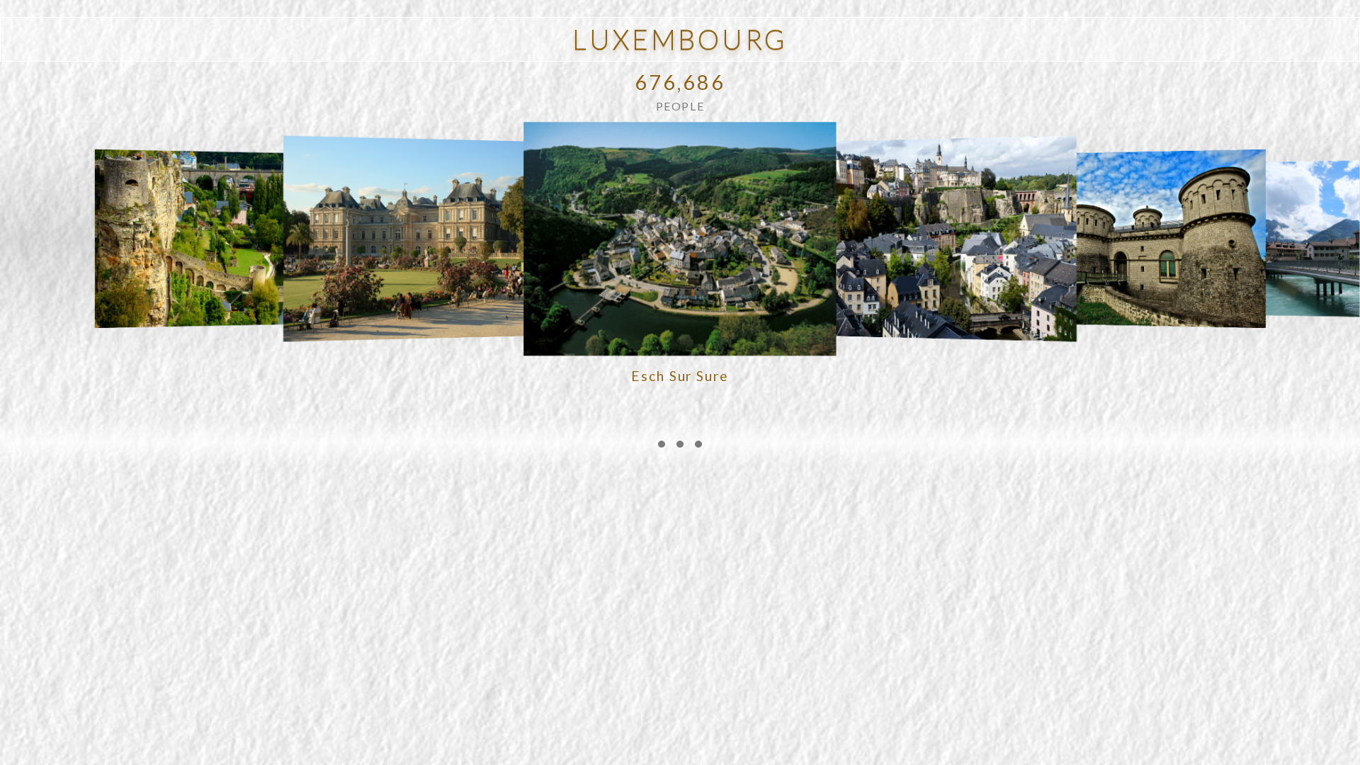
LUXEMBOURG (679, 39)
